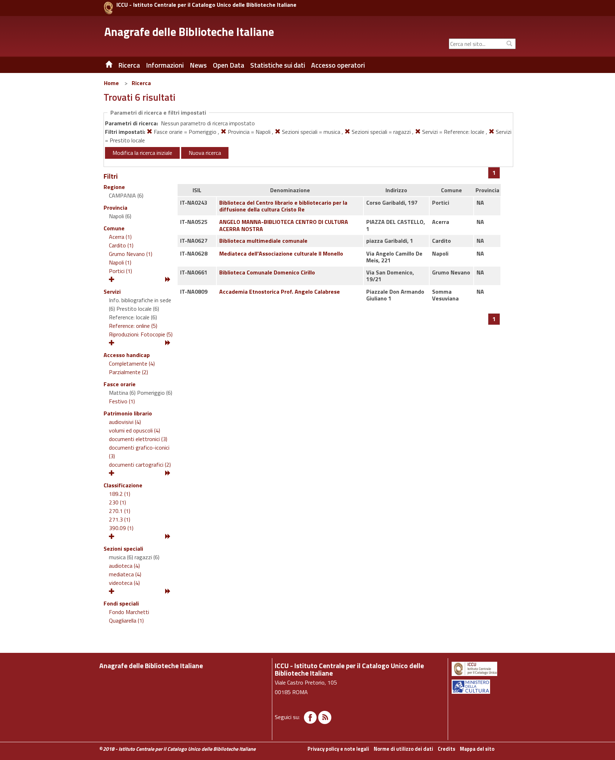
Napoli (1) (120, 262)
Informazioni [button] (165, 65)
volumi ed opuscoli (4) (134, 430)
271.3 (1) (119, 519)
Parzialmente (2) (128, 372)
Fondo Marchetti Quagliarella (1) (129, 616)
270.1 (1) (119, 511)
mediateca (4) (125, 574)
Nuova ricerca (205, 152)
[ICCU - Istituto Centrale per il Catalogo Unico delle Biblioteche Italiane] (108, 8)
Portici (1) (120, 271)
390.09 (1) (121, 528)
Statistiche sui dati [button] (277, 65)
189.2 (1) (119, 493)
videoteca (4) (124, 582)
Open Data (228, 65)
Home (111, 83)
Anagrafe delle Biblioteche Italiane (189, 31)
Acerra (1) (120, 236)
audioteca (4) (124, 565)
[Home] (103, 65)
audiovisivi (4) (125, 422)
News (198, 65)
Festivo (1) (122, 401)
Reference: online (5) (133, 325)
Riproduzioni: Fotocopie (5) (141, 334)
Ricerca (141, 83)
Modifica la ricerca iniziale (142, 152)
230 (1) (117, 502)
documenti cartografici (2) (140, 464)
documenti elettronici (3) (138, 439)
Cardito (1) (121, 245)
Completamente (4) (132, 363)
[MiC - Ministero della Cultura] (483, 687)
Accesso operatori (338, 65)
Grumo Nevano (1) (130, 254)
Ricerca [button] (129, 65)
